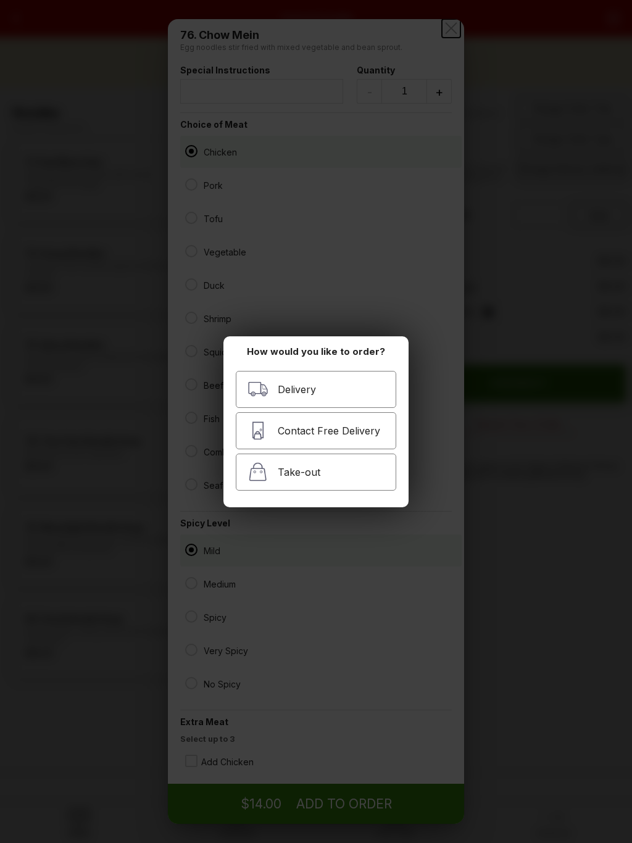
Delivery (297, 389)
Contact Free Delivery (329, 431)
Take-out (299, 472)
